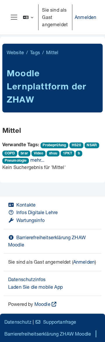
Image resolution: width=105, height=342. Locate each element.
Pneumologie (16, 161)
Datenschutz (18, 322)
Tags (35, 52)
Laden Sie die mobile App (35, 287)
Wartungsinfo (30, 220)
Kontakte (26, 204)
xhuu (53, 153)
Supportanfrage (59, 322)
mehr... (37, 160)
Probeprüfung (54, 145)
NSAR (92, 145)
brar (24, 153)
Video (38, 153)
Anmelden (85, 17)
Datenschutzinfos (27, 279)
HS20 (76, 145)
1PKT (67, 153)
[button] (28, 17)
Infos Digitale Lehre (37, 212)
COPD (10, 153)
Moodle (42, 304)
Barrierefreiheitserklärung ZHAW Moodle (47, 333)
